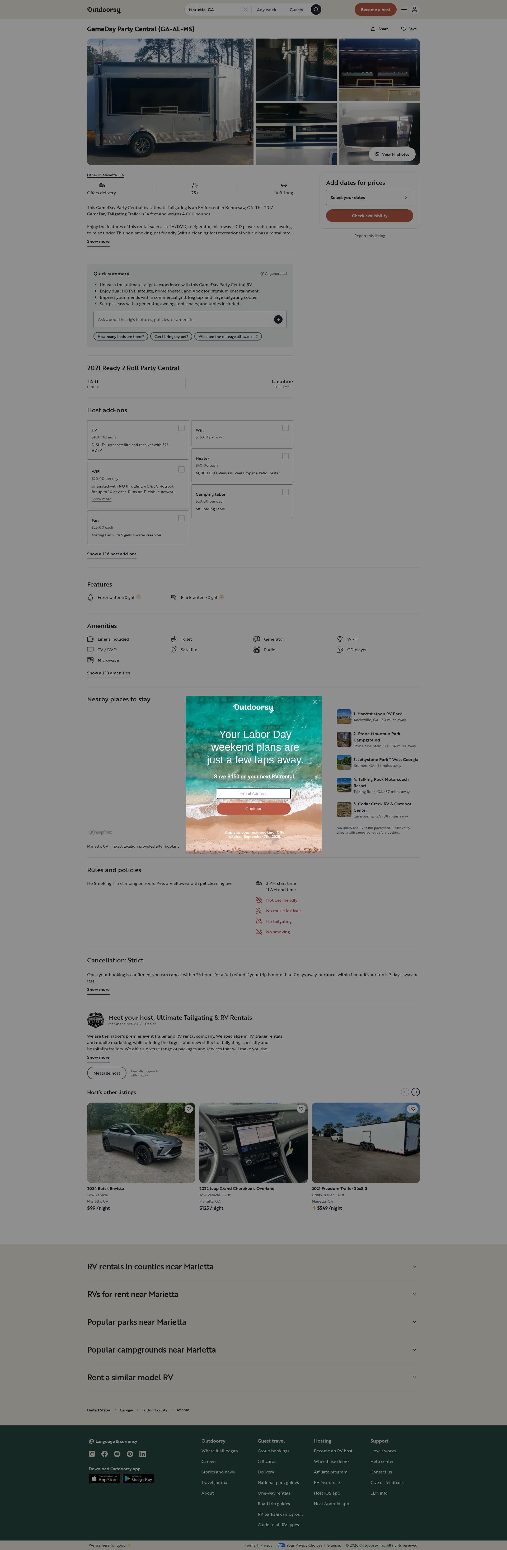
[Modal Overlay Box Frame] (254, 775)
